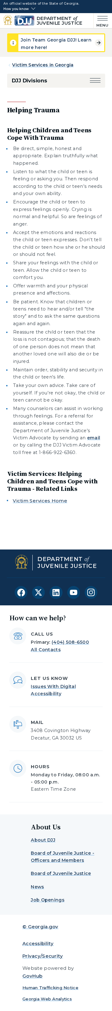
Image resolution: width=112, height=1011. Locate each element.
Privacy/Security (42, 956)
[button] (95, 80)
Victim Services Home (40, 501)
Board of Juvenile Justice (61, 873)
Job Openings (47, 900)
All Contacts (45, 649)
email (93, 438)
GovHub (32, 976)
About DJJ (43, 840)
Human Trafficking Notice (50, 987)
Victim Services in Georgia (42, 65)
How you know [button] (16, 9)
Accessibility (38, 943)
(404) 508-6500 (70, 642)
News (37, 887)
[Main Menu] (101, 20)
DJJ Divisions (29, 80)
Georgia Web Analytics (47, 998)
